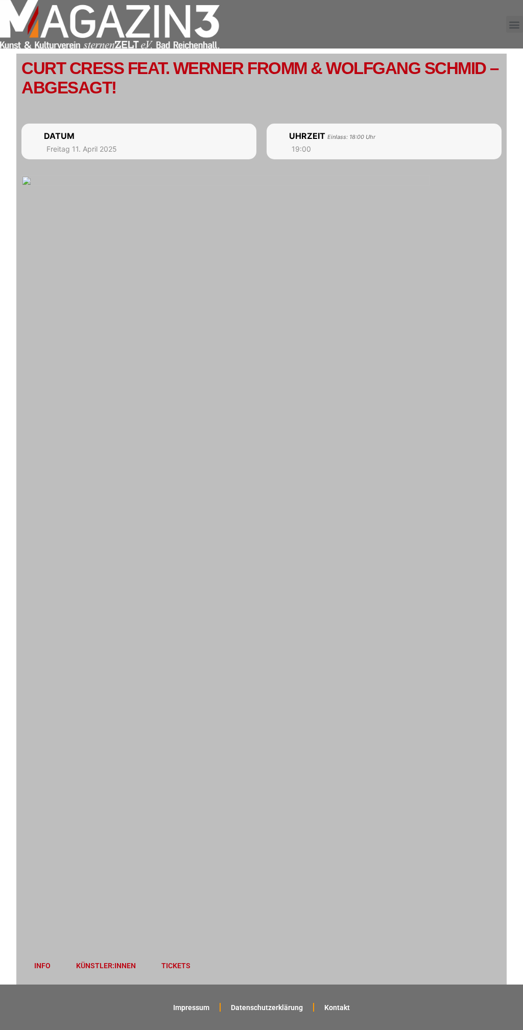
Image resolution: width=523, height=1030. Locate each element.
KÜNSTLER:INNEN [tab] (106, 966)
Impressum (191, 1007)
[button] (514, 24)
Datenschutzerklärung (267, 1007)
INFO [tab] (42, 966)
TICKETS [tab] (176, 966)
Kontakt (337, 1007)
